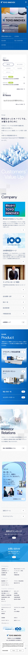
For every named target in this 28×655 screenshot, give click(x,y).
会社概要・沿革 (7, 296)
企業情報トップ (7, 322)
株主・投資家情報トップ (5, 591)
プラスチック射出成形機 (18, 581)
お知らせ (8, 72)
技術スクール (7, 511)
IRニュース (3, 601)
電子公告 (3, 599)
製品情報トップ (4, 581)
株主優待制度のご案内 (5, 597)
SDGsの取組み (17, 611)
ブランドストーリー (6, 36)
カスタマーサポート (9, 397)
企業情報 (16, 36)
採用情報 (3, 45)
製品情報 (3, 40)
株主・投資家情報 (18, 40)
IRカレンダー (16, 591)
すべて (8, 64)
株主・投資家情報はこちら (9, 448)
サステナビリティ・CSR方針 (19, 607)
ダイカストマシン (4, 583)
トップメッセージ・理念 (18, 570)
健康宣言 (3, 613)
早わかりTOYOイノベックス (19, 568)
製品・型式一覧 (7, 392)
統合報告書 (6, 308)
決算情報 (15, 593)
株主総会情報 (16, 595)
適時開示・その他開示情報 (6, 595)
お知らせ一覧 (20, 89)
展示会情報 (20, 64)
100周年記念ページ (5, 570)
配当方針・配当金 (17, 599)
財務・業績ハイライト (5, 593)
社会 (15, 609)
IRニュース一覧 (19, 104)
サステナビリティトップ (6, 607)
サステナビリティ (8, 516)
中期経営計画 (7, 314)
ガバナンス (3, 611)
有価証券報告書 (17, 597)
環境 (2, 609)
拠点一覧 (5, 302)
